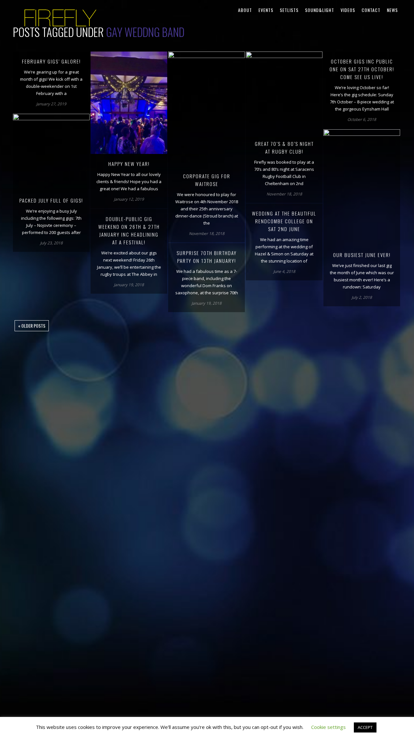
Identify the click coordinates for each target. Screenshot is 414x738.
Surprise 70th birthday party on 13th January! (207, 256)
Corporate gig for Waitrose (206, 179)
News (392, 9)
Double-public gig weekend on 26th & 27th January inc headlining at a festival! (129, 230)
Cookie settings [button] (328, 727)
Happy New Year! (129, 163)
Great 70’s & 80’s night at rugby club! (284, 147)
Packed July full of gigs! (51, 200)
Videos (348, 9)
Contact (371, 9)
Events (265, 9)
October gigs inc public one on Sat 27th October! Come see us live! (362, 69)
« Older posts (31, 325)
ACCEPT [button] (365, 727)
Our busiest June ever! (362, 254)
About (245, 9)
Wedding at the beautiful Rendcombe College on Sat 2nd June (284, 221)
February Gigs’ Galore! (51, 61)
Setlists (289, 9)
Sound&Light (319, 9)
